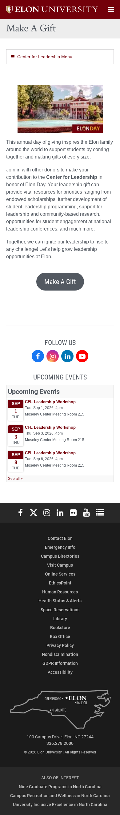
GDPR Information (60, 663)
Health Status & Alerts (60, 601)
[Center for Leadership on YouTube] (82, 356)
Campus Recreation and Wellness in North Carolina (60, 795)
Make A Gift (60, 281)
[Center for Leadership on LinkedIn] (67, 356)
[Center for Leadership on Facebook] (38, 356)
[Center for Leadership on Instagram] (52, 356)
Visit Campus (60, 565)
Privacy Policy (60, 645)
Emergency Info (60, 547)
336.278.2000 (60, 743)
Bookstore (60, 627)
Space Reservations (60, 609)
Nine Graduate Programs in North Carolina (60, 786)
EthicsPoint (60, 583)
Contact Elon (60, 538)
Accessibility (60, 672)
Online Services (60, 574)
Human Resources (60, 592)
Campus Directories (60, 556)
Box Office (60, 636)
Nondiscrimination (60, 654)
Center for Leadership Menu (44, 56)
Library (60, 618)
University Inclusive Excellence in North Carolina (60, 804)
